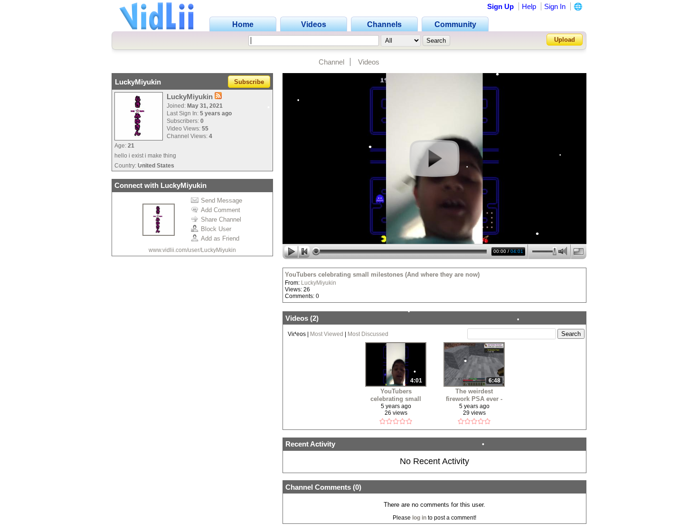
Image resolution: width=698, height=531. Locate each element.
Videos (368, 62)
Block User (216, 229)
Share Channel (221, 219)
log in (419, 517)
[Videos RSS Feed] (218, 97)
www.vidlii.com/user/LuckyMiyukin (192, 250)
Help (529, 6)
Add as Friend (220, 238)
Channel (331, 62)
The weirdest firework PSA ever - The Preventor (474, 395)
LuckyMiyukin (318, 282)
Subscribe (249, 81)
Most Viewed (326, 334)
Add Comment (220, 210)
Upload (564, 39)
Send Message (221, 200)
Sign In (555, 6)
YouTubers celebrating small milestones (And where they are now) (382, 274)
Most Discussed (368, 334)
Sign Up (500, 6)
